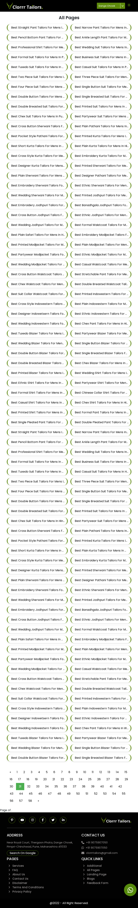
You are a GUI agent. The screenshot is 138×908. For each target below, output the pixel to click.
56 (11, 801)
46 (40, 794)
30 (11, 786)
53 (105, 794)
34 (47, 786)
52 (95, 794)
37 (74, 786)
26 (99, 779)
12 (100, 772)
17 (19, 779)
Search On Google (23, 853)
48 (59, 794)
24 (80, 779)
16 (11, 779)
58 (30, 801)
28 (117, 779)
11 (93, 772)
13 (109, 772)
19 (36, 779)
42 (120, 786)
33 (37, 786)
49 (68, 794)
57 (21, 801)
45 (31, 794)
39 (92, 786)
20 (45, 779)
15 (126, 772)
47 (50, 794)
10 (84, 772)
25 (89, 779)
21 (53, 779)
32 (28, 786)
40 (102, 786)
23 (71, 779)
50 (78, 794)
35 (56, 786)
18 (28, 779)
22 (62, 779)
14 (117, 772)
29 (126, 779)
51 (87, 794)
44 (21, 794)
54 (114, 794)
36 (65, 786)
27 (108, 779)
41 (111, 786)
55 (123, 794)
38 (83, 786)
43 (11, 794)
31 (20, 786)
